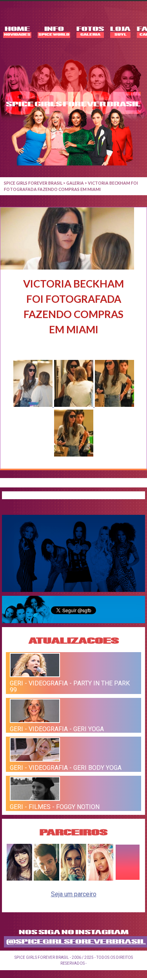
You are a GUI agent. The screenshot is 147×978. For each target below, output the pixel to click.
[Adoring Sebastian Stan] (46, 878)
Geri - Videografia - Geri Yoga (57, 728)
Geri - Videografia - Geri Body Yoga (66, 767)
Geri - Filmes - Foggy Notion (55, 807)
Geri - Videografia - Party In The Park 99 (70, 687)
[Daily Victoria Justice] (19, 878)
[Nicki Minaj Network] (100, 878)
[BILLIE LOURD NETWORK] (73, 878)
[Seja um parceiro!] (127, 878)
